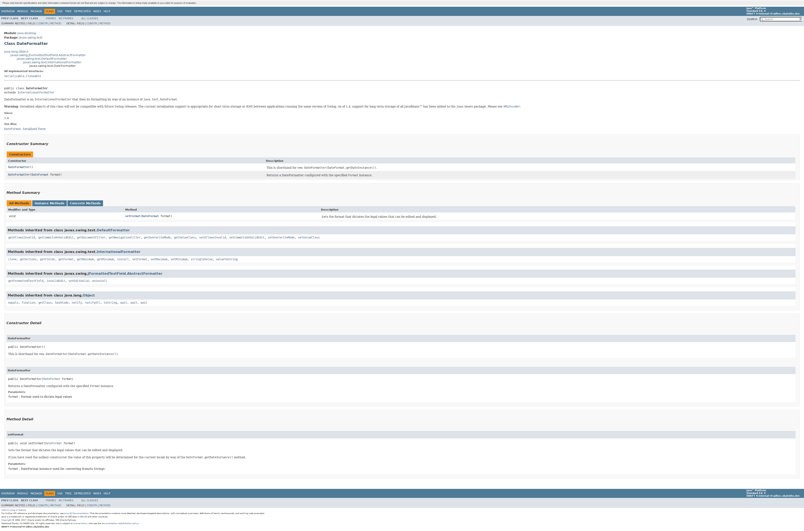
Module (22, 11)
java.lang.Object (16, 51)
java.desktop (26, 33)
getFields (47, 259)
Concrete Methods (85, 203)
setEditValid (78, 280)
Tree (68, 11)
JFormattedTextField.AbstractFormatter (125, 274)
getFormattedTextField (25, 280)
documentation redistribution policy (120, 523)
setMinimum (179, 259)
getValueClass (185, 237)
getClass (45, 302)
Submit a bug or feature (13, 510)
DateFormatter (19, 167)
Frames (51, 18)
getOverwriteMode (157, 237)
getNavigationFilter (124, 237)
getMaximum (85, 259)
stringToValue (202, 259)
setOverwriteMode (281, 237)
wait (123, 302)
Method (55, 23)
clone (12, 259)
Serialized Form (34, 129)
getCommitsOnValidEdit (55, 237)
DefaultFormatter (113, 230)
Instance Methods (49, 203)
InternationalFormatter (36, 92)
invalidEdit (56, 280)
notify (77, 302)
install (123, 259)
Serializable (14, 76)
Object (89, 295)
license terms (80, 523)
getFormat (65, 259)
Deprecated (82, 11)
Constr (42, 23)
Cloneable (33, 76)
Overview (8, 11)
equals (13, 302)
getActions (28, 259)
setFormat (132, 216)
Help (107, 11)
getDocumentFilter (91, 237)
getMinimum (105, 259)
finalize (28, 302)
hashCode (61, 302)
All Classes (89, 18)
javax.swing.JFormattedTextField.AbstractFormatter (48, 55)
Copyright (6, 520)
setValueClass (309, 237)
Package (36, 11)
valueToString (227, 259)
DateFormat (40, 174)
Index (97, 11)
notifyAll (92, 302)
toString (110, 302)
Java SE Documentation (76, 513)
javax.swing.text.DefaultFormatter (42, 58)
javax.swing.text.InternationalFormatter (52, 62)
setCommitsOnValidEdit (246, 237)
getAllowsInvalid (21, 237)
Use (60, 11)
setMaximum (159, 259)
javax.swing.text (30, 37)
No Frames (66, 18)
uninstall (99, 280)
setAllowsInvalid (212, 237)
